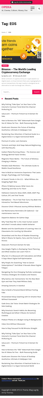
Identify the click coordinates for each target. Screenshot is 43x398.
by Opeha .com (6, 76)
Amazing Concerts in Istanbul (13, 286)
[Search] (39, 9)
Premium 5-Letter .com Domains (14, 141)
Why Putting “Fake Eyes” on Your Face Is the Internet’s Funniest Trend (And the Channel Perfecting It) (19, 106)
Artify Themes (7, 393)
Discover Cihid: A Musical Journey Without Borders (21, 207)
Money (5, 65)
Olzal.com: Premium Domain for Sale (16, 245)
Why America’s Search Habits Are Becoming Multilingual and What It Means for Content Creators (19, 313)
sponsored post (7, 380)
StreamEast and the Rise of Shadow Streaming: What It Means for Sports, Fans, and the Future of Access (21, 238)
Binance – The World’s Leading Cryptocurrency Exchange (19, 71)
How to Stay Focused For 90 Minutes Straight (19, 328)
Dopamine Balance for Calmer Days (15, 218)
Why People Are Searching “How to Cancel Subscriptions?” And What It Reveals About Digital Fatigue (21, 265)
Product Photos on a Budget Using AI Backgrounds (21, 320)
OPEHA (6, 7)
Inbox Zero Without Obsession (13, 324)
